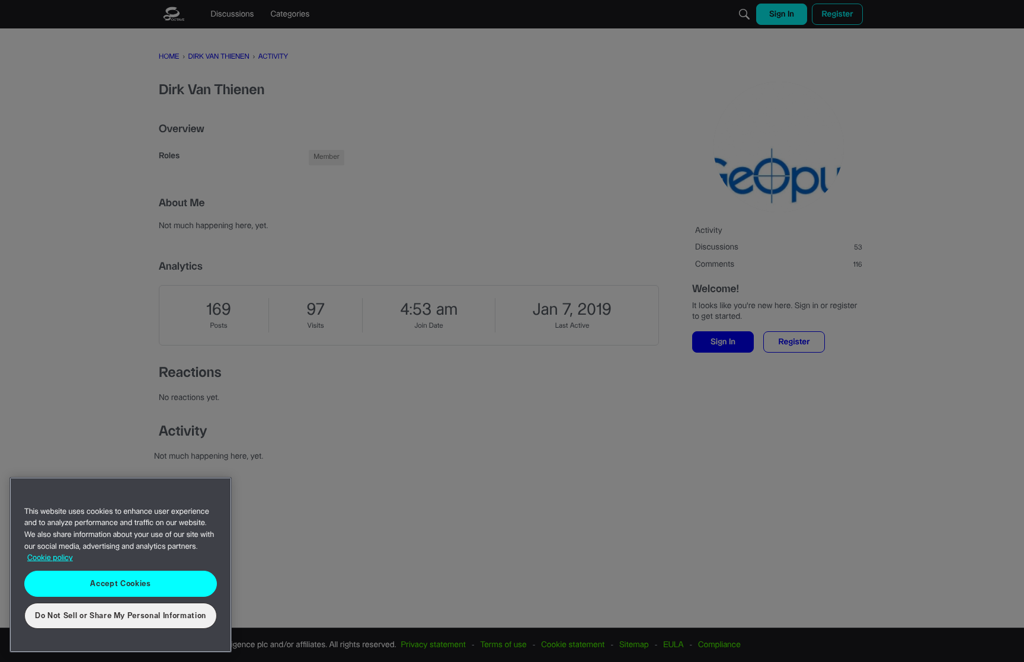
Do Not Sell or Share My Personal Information (120, 615)
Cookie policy (50, 558)
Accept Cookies (120, 583)
